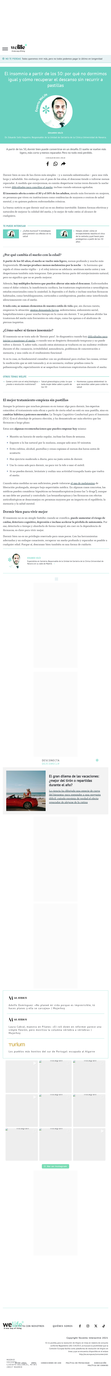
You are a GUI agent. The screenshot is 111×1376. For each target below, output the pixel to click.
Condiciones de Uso (51, 1363)
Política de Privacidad (78, 1363)
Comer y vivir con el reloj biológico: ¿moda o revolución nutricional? (22, 383)
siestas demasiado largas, (44, 310)
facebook (47, 163)
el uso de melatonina (83, 483)
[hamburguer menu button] (5, 49)
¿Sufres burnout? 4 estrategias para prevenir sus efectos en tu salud (37, 233)
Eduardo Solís (55, 133)
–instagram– (88, 1324)
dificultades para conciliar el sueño (32, 187)
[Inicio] (19, 51)
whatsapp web (55, 164)
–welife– (103, 1324)
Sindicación (100, 1363)
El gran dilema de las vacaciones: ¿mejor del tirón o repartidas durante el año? (74, 780)
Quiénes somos (63, 1326)
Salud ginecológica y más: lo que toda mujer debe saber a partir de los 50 (56, 384)
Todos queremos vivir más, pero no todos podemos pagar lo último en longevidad (62, 58)
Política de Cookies (98, 1365)
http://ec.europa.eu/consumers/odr (93, 1354)
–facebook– (80, 1324)
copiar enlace (63, 164)
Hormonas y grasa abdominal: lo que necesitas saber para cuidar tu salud (92, 384)
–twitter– (96, 1324)
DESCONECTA (51, 760)
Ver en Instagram (57, 1166)
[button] (22, 1076)
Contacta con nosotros (28, 1326)
